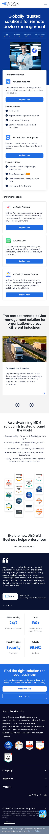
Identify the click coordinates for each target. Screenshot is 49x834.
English (8, 822)
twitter (35, 795)
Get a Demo (24, 696)
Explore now (24, 99)
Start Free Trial (24, 689)
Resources (8, 778)
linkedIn (30, 795)
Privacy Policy (34, 831)
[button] (17, 405)
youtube (45, 795)
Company (7, 770)
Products (7, 786)
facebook (40, 795)
